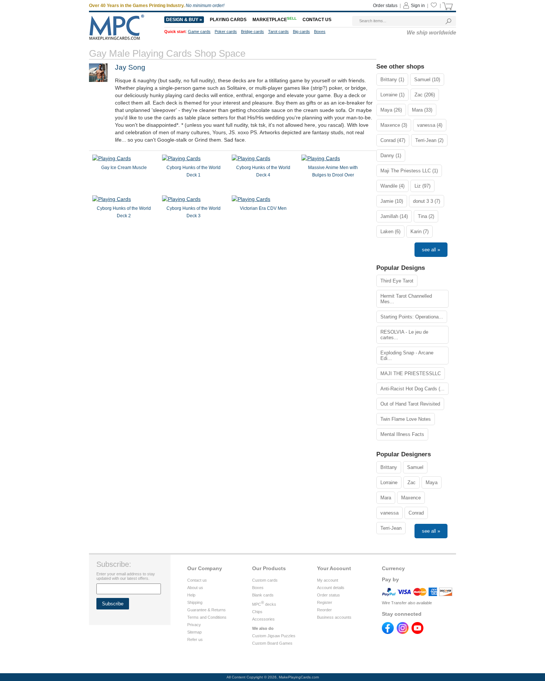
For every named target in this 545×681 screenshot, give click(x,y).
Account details (330, 587)
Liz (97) (422, 186)
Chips (257, 611)
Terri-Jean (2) (429, 140)
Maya (431, 482)
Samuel (415, 467)
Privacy (194, 624)
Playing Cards (228, 19)
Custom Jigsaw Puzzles (273, 636)
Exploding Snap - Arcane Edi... (406, 355)
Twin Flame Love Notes (405, 419)
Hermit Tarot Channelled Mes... (406, 298)
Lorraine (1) (392, 94)
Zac (411, 482)
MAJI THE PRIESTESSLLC (410, 373)
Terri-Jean (391, 528)
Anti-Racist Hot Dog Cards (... (412, 388)
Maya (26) (391, 110)
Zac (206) (424, 94)
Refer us (195, 639)
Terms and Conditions (207, 617)
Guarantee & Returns (206, 610)
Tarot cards (278, 31)
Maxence (411, 497)
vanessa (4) (429, 125)
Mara (385, 497)
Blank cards (263, 595)
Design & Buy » (184, 19)
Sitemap (194, 632)
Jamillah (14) (394, 216)
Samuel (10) (427, 79)
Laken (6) (390, 231)
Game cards (199, 31)
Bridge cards (252, 31)
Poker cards (226, 31)
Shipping (194, 602)
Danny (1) (390, 155)
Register (324, 602)
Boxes (320, 31)
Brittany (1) (392, 79)
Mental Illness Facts (402, 434)
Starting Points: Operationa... (411, 317)
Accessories (263, 619)
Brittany (388, 467)
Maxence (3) (393, 125)
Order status (385, 5)
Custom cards (265, 580)
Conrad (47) (392, 140)
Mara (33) (422, 110)
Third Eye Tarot (396, 281)
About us (195, 587)
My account (327, 580)
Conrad (416, 513)
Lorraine (388, 482)
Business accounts (334, 617)
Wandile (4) (392, 186)
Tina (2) (426, 216)
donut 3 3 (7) (426, 201)
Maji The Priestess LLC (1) (409, 170)
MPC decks (264, 604)
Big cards (301, 31)
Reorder (324, 610)
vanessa (389, 513)
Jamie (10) (391, 201)
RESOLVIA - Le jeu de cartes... (404, 334)
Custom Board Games (272, 643)
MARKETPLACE (274, 19)
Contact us (317, 19)
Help (191, 595)
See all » (431, 249)
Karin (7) (419, 231)
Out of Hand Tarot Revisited (410, 404)
